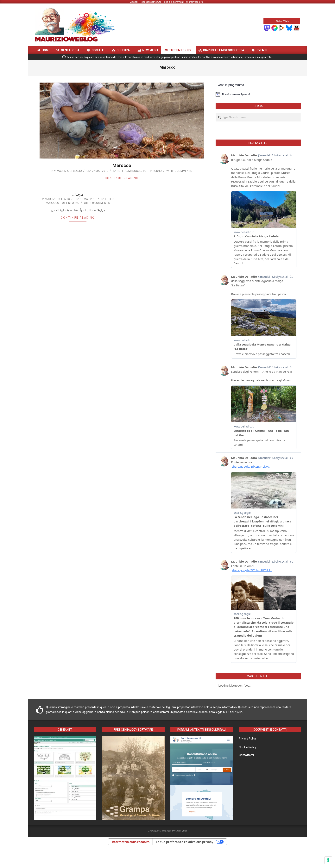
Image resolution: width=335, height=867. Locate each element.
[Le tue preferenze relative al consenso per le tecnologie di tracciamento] (328, 860)
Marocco (121, 165)
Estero (122, 170)
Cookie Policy (247, 747)
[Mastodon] (267, 27)
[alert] (258, 94)
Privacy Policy (247, 738)
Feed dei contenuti (150, 1)
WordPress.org (194, 1)
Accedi (134, 1)
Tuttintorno (152, 170)
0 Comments (183, 170)
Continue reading (122, 178)
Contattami (246, 755)
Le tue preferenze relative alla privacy (184, 842)
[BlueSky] (289, 27)
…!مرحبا (78, 194)
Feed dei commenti (173, 1)
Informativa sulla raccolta (130, 842)
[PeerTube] (282, 27)
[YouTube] (296, 27)
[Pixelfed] (274, 27)
